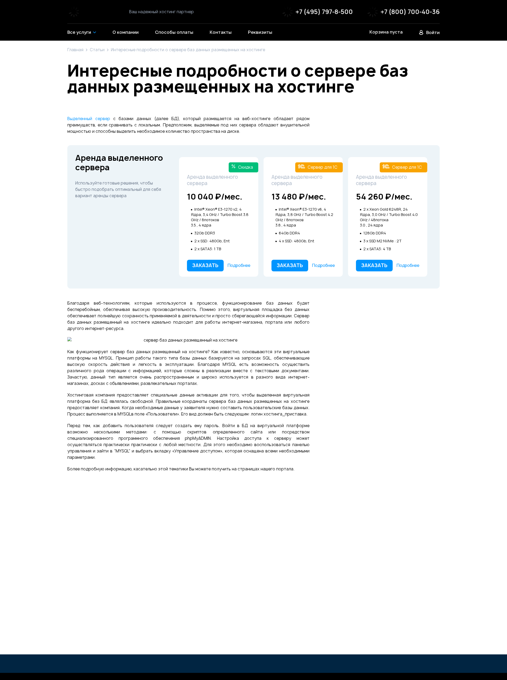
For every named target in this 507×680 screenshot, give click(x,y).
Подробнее (239, 265)
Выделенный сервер (88, 118)
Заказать (205, 265)
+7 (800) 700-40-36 (410, 12)
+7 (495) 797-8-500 (324, 12)
